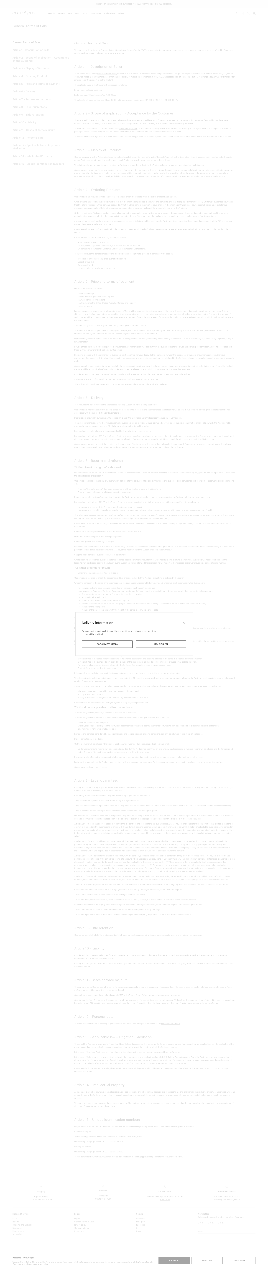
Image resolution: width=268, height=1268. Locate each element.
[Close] (183, 622)
